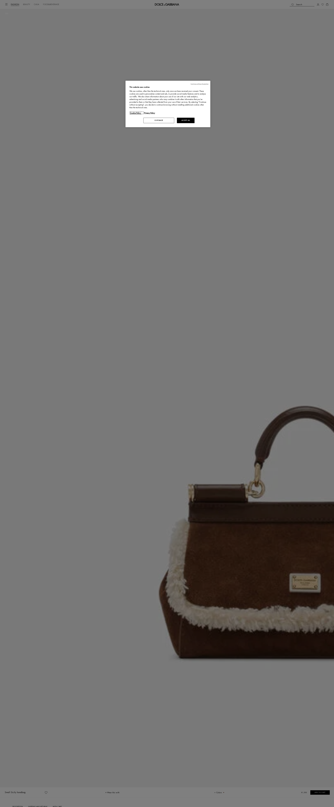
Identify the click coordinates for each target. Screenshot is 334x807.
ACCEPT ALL (185, 120)
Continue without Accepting (199, 84)
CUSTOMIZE (158, 120)
